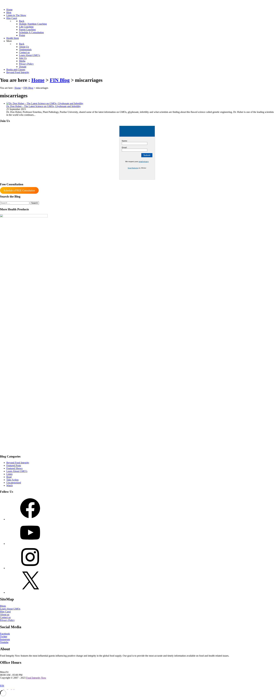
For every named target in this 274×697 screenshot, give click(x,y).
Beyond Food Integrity (17, 462)
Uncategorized (13, 482)
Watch (9, 485)
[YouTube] (30, 543)
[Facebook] (30, 519)
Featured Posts (13, 465)
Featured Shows (14, 468)
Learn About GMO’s (16, 471)
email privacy (144, 161)
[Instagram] (30, 568)
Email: (124, 147)
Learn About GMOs (10, 608)
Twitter (3, 636)
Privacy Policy (7, 620)
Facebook (5, 633)
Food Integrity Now (36, 677)
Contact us (5, 617)
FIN (2, 685)
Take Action (12, 479)
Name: (124, 141)
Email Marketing (133, 168)
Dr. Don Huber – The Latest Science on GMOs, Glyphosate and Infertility (43, 106)
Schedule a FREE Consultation (19, 190)
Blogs (3, 606)
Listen (9, 474)
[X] (30, 592)
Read (9, 477)
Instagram (5, 639)
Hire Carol (5, 611)
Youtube (4, 642)
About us (4, 614)
